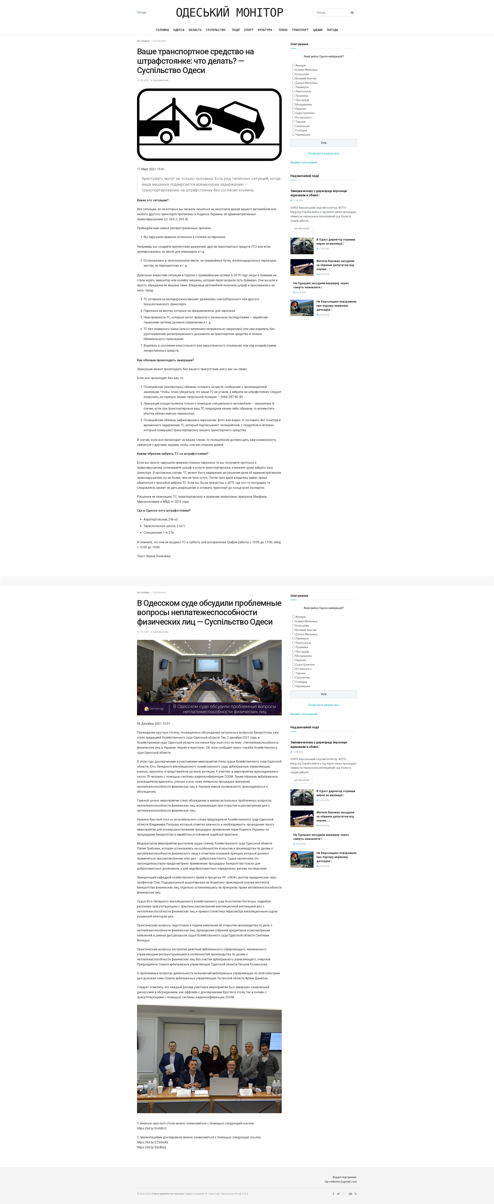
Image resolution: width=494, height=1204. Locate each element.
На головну (143, 41)
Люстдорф (302, 100)
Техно (283, 29)
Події (236, 29)
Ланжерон (302, 87)
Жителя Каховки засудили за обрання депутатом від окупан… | (335, 265)
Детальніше (302, 228)
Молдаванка (303, 104)
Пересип (300, 108)
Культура (265, 29)
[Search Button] (353, 12)
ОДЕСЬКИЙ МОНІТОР (229, 12)
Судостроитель (305, 113)
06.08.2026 (300, 292)
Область (195, 29)
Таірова (300, 121)
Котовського (303, 117)
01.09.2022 (143, 80)
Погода (141, 12)
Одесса (178, 29)
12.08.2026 (297, 200)
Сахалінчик (302, 126)
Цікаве (318, 29)
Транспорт (300, 29)
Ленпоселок (303, 91)
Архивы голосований (303, 162)
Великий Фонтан (305, 78)
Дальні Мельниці (306, 82)
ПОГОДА (332, 29)
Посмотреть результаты (323, 153)
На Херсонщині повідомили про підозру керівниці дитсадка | (336, 305)
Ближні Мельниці (306, 69)
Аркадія (300, 65)
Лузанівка (301, 95)
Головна (162, 29)
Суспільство (216, 29)
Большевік (302, 74)
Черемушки (302, 134)
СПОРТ (249, 29)
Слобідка (301, 130)
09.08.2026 (323, 274)
